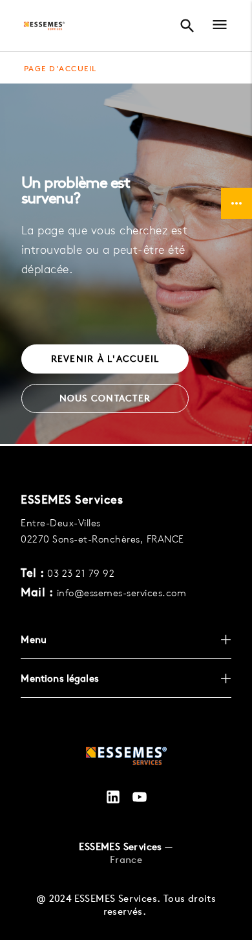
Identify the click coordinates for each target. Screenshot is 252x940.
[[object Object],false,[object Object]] (44, 26)
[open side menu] (216, 26)
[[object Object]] (126, 758)
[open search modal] (187, 26)
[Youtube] (139, 799)
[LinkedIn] (113, 799)
